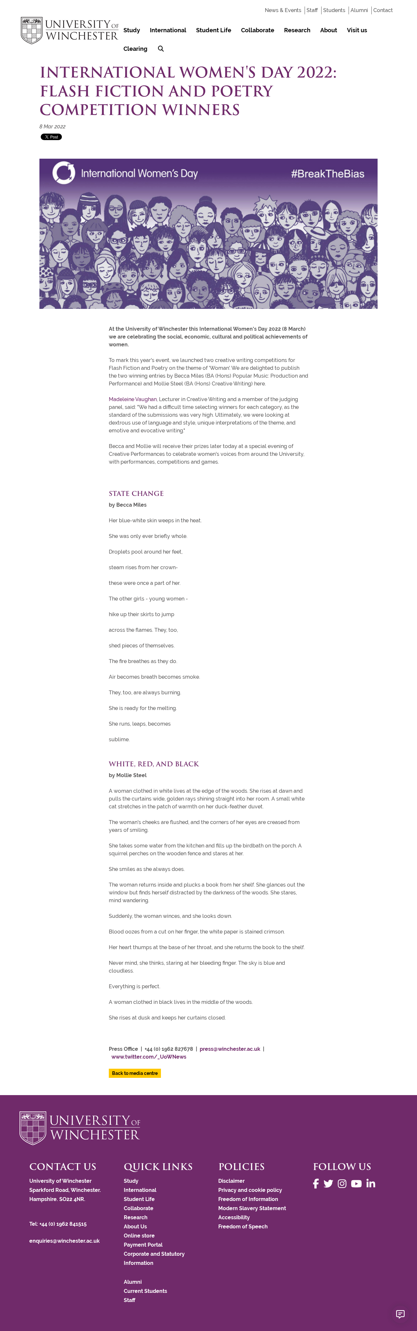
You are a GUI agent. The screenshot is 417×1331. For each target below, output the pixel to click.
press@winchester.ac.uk (230, 1049)
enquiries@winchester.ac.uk (64, 1241)
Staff (312, 10)
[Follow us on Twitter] (330, 1184)
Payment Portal (143, 1245)
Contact (383, 10)
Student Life (213, 30)
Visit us (357, 30)
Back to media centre (135, 1073)
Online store (139, 1236)
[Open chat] (400, 1314)
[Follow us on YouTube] (358, 1184)
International (168, 30)
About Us (135, 1226)
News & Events (283, 10)
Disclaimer (231, 1181)
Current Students (145, 1291)
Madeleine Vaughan (133, 399)
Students (334, 10)
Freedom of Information (248, 1199)
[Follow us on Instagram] (344, 1184)
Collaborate (257, 30)
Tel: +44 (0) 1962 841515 (58, 1224)
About (328, 30)
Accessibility (234, 1217)
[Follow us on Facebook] (317, 1184)
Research (297, 30)
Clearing (135, 48)
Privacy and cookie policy (250, 1190)
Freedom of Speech (243, 1226)
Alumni (359, 10)
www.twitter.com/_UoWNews (148, 1057)
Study (131, 30)
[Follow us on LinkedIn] (372, 1184)
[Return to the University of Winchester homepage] (208, 1128)
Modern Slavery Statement (252, 1208)
